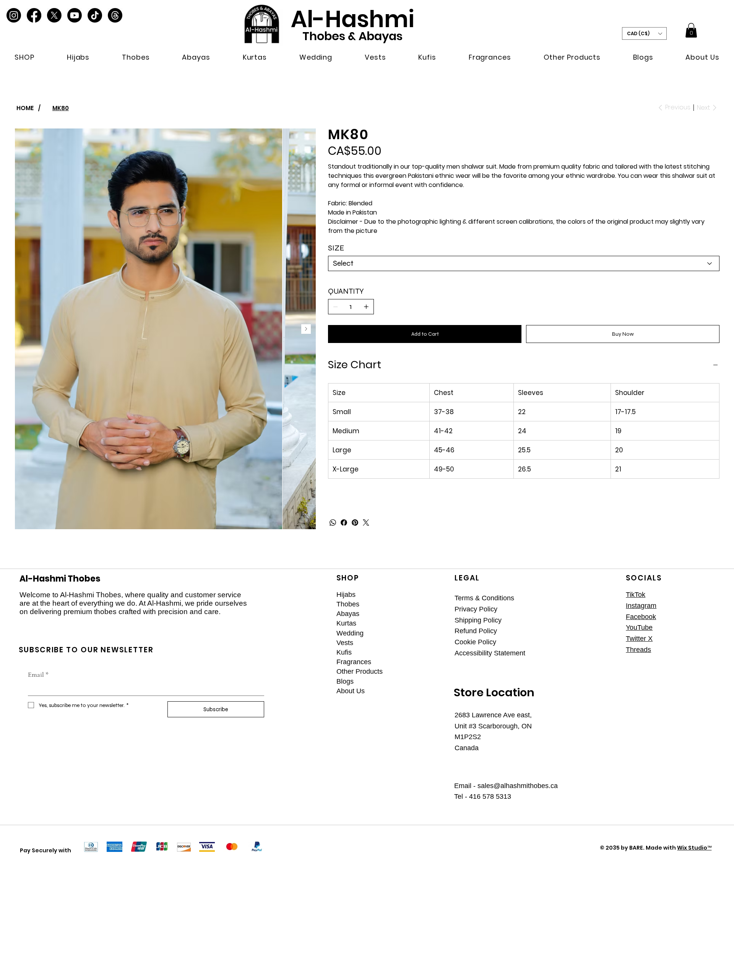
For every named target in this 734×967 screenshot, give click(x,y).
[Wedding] (435, 633)
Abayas (347, 614)
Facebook (641, 617)
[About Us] (435, 691)
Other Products (359, 671)
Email (38, 674)
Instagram (641, 605)
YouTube (639, 627)
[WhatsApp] (333, 522)
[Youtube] (74, 15)
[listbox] (644, 33)
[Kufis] (435, 652)
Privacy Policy (476, 609)
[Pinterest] (355, 522)
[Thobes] (435, 604)
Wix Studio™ (694, 848)
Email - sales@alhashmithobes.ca (506, 786)
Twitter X (639, 638)
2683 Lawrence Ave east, (493, 715)
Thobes (347, 604)
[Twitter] (366, 522)
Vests (344, 643)
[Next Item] (306, 329)
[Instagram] (13, 15)
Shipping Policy (478, 620)
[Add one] (366, 306)
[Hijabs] (435, 595)
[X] (54, 15)
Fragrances (353, 662)
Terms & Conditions (484, 598)
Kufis (344, 652)
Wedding (350, 633)
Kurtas (346, 623)
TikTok (635, 594)
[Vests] (435, 643)
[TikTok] (95, 15)
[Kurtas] (435, 623)
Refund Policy (476, 631)
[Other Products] (435, 671)
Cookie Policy (475, 642)
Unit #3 (466, 726)
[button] (24, 57)
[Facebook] (34, 15)
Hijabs (346, 594)
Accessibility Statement (490, 653)
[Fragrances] (435, 662)
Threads (638, 649)
